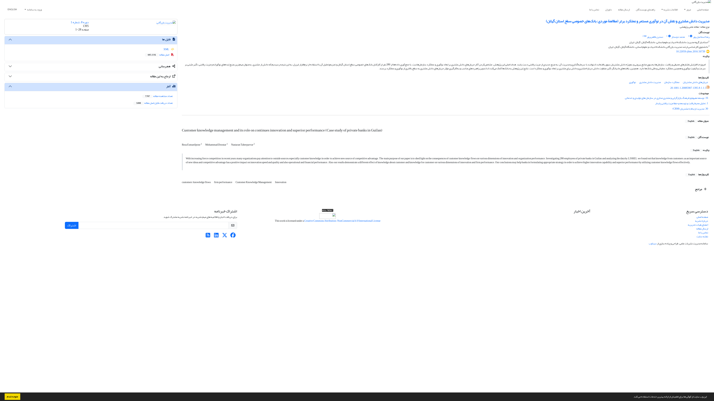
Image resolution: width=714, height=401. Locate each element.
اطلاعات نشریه (670, 9)
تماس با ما (594, 9)
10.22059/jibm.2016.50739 (690, 51)
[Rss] (208, 236)
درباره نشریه (701, 220)
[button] (632, 397)
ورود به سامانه (34, 9)
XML (166, 49)
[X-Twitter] (225, 236)
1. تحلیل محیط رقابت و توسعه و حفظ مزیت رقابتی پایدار (681, 103)
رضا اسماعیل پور (701, 36)
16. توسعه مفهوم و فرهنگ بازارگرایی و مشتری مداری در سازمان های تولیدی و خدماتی (666, 97)
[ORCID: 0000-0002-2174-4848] (669, 36)
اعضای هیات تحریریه (698, 224)
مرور (688, 9)
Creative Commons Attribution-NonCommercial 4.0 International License (342, 220)
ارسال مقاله (624, 9)
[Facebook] (233, 236)
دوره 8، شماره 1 (80, 22)
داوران (608, 9)
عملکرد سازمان (672, 82)
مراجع (699, 189)
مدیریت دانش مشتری (650, 82)
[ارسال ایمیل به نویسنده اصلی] (645, 36)
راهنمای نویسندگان (645, 9)
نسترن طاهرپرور (655, 36)
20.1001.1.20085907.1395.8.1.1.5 (688, 87)
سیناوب (653, 243)
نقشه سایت (702, 236)
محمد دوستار (678, 36)
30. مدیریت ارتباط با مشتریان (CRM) (690, 108)
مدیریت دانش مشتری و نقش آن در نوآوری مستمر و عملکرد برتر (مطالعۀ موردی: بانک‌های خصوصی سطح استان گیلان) (628, 21)
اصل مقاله (159, 54)
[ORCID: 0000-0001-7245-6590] (691, 36)
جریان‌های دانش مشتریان (695, 82)
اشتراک (71, 225)
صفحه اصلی (703, 9)
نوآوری (632, 82)
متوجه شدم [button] (12, 396)
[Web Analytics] (327, 211)
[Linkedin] (216, 236)
